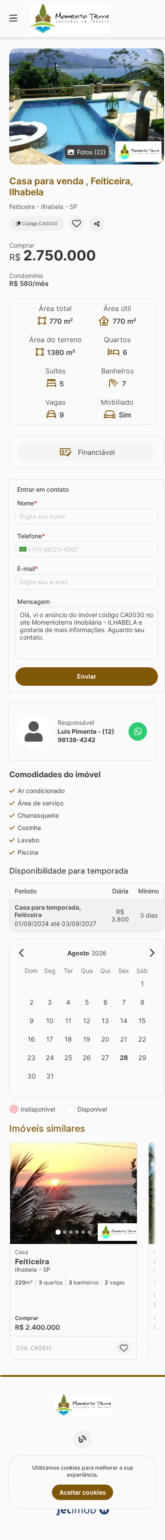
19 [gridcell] (86, 1039)
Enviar (86, 676)
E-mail (27, 568)
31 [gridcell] (50, 1076)
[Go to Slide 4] (77, 1232)
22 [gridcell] (142, 1039)
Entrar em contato (43, 489)
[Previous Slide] (16, 106)
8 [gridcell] (142, 1002)
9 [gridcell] (31, 1021)
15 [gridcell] (142, 1021)
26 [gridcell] (87, 1057)
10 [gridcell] (49, 1021)
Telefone (31, 536)
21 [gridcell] (123, 1039)
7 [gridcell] (124, 1002)
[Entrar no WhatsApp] (137, 731)
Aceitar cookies (82, 1492)
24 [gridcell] (50, 1057)
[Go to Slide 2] (64, 1232)
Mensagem (33, 601)
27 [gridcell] (105, 1057)
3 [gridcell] (50, 1002)
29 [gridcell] (142, 1057)
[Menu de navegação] (13, 18)
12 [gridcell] (86, 1021)
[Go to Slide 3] (71, 1232)
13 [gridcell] (105, 1021)
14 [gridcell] (124, 1021)
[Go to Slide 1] (58, 1232)
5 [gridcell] (87, 1002)
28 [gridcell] (124, 1057)
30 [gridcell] (31, 1076)
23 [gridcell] (31, 1057)
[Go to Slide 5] (83, 1232)
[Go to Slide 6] (89, 1232)
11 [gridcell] (68, 1021)
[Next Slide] (157, 106)
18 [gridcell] (68, 1039)
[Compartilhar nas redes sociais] (97, 223)
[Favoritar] (76, 223)
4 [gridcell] (68, 1002)
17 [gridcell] (49, 1039)
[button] (86, 106)
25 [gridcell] (68, 1057)
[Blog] (82, 1439)
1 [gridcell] (142, 984)
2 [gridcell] (31, 1002)
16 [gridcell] (31, 1039)
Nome (27, 503)
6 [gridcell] (105, 1002)
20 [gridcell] (105, 1039)
